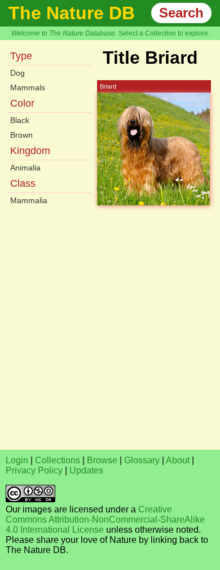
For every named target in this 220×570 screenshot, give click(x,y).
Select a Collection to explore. (164, 33)
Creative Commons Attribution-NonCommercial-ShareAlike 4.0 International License (105, 519)
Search (181, 12)
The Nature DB (71, 13)
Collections (57, 460)
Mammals (27, 87)
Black (19, 120)
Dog (17, 72)
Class (23, 183)
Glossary (142, 460)
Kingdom (30, 150)
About (178, 460)
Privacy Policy (34, 470)
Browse (102, 460)
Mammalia (28, 200)
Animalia (25, 167)
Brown (21, 134)
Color (22, 103)
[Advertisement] (110, 334)
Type (21, 56)
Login (17, 460)
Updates (86, 470)
